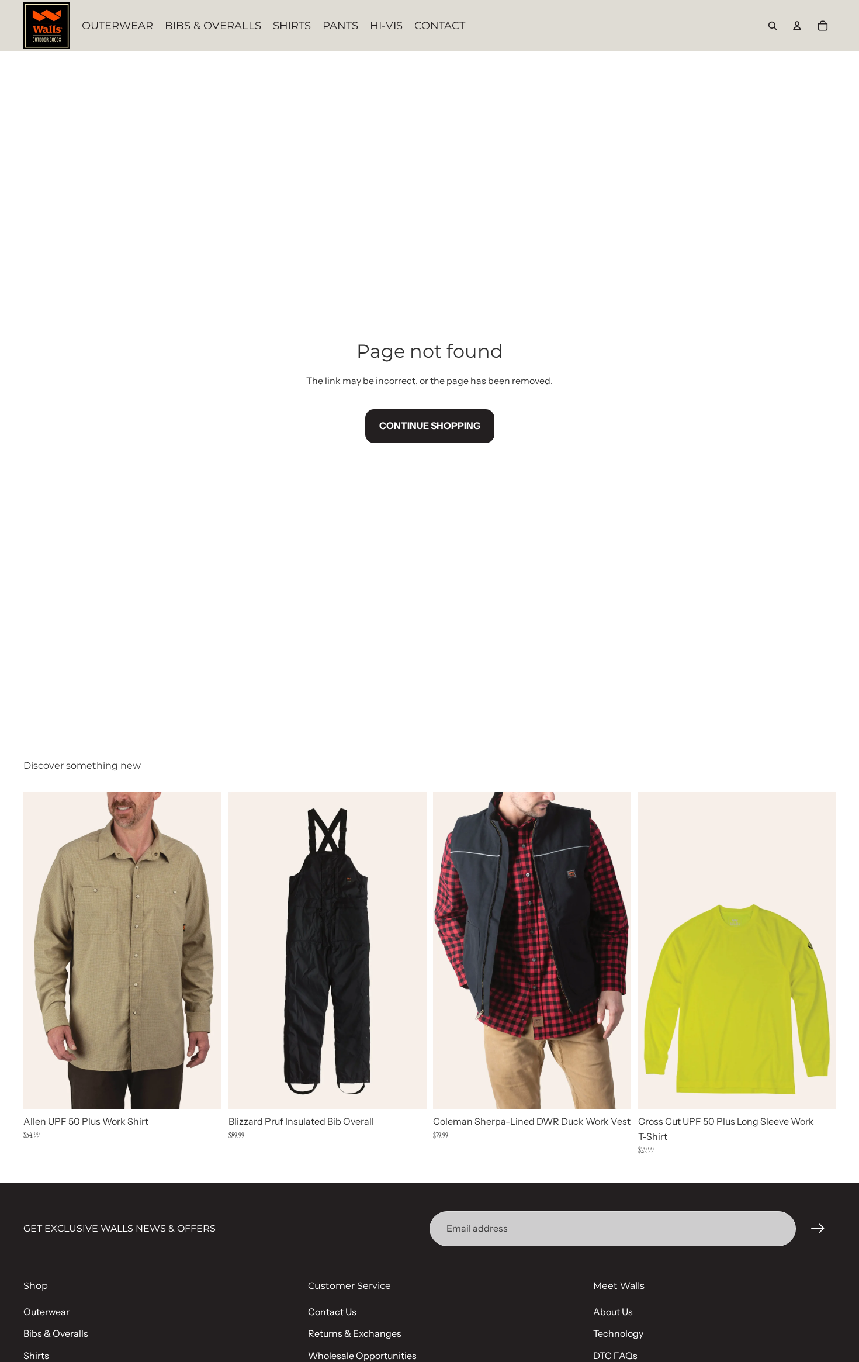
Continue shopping (429, 425)
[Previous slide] (40, 950)
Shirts (36, 1355)
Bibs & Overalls (55, 1333)
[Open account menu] (797, 26)
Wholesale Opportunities (362, 1355)
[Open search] (772, 26)
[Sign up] (818, 1228)
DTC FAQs (615, 1355)
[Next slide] (203, 950)
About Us (613, 1312)
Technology (618, 1333)
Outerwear (46, 1312)
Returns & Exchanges (354, 1333)
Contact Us (332, 1312)
